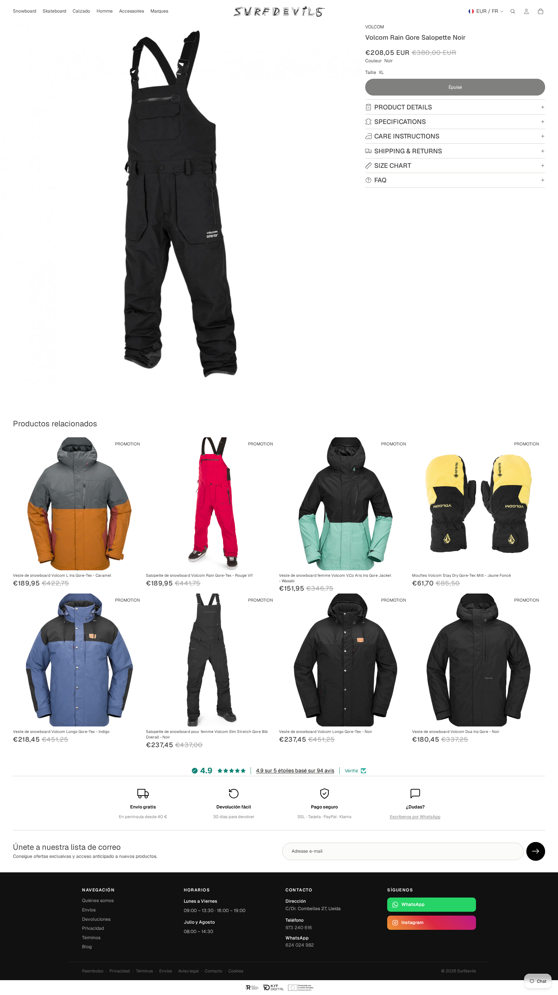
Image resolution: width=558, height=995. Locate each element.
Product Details (403, 107)
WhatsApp (413, 904)
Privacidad (93, 928)
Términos (91, 937)
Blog (87, 946)
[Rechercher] (513, 11)
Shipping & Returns (408, 151)
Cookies (235, 971)
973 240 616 (298, 927)
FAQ (380, 180)
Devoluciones (96, 919)
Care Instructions (406, 136)
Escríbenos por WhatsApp (415, 816)
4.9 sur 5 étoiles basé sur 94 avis (295, 770)
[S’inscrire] (535, 851)
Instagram (412, 922)
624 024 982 (299, 945)
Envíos (89, 910)
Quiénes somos (98, 900)
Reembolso (92, 971)
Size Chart (392, 165)
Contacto (213, 971)
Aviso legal (188, 971)
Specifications (400, 121)
